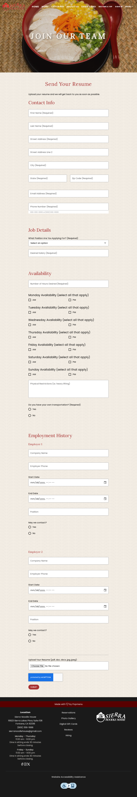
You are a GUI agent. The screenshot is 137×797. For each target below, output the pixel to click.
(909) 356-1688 (25, 727)
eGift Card (88, 6)
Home (35, 6)
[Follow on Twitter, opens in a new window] (28, 764)
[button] (129, 6)
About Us (72, 6)
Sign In (119, 6)
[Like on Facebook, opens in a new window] (22, 764)
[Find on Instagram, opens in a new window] (25, 764)
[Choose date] (105, 482)
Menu (45, 6)
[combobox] (48, 243)
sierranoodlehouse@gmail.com (25, 731)
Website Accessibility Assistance (69, 777)
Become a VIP (105, 6)
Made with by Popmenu (42, 704)
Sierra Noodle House (111, 717)
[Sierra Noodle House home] (14, 7)
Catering (57, 6)
